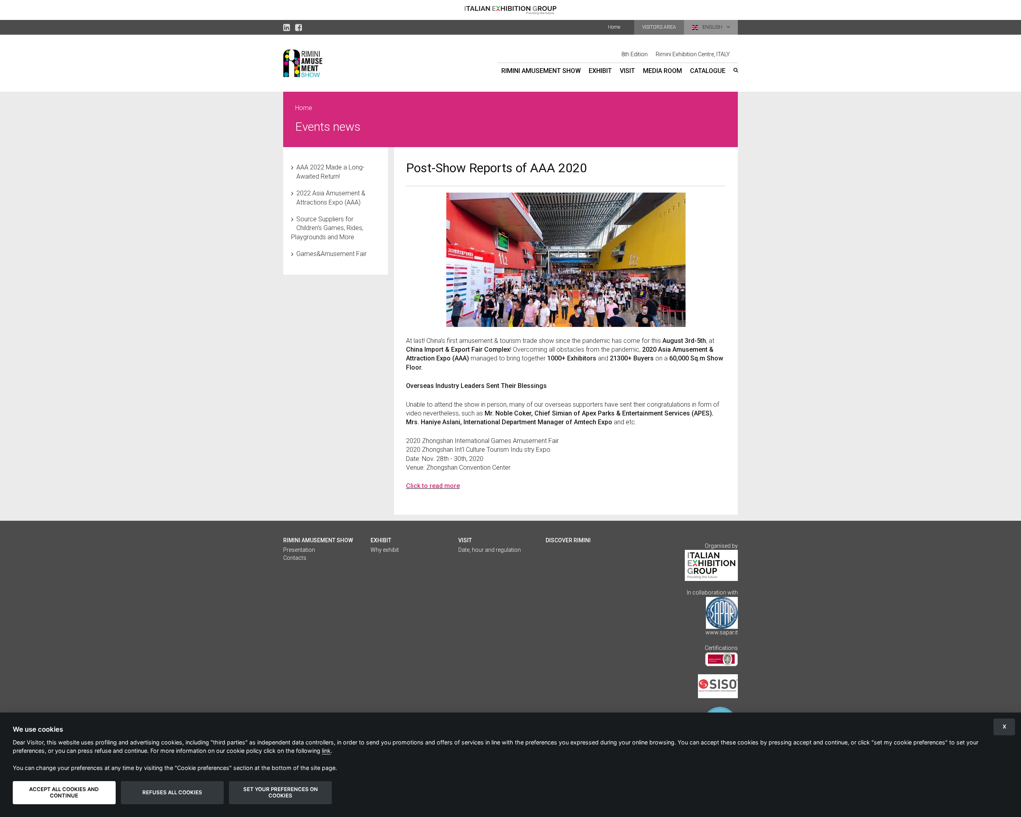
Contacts (294, 558)
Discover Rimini (568, 540)
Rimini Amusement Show (541, 71)
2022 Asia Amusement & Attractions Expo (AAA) (330, 197)
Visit (627, 71)
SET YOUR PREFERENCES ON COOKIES (280, 792)
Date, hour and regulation (489, 550)
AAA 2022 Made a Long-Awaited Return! (330, 171)
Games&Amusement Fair (331, 254)
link (326, 750)
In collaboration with (712, 592)
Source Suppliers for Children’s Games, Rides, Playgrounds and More (327, 228)
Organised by (721, 546)
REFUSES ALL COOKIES (172, 792)
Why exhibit (385, 550)
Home (614, 27)
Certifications (721, 648)
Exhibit (600, 71)
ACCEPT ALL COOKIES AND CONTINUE (64, 792)
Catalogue (707, 71)
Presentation (299, 550)
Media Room (662, 71)
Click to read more (433, 486)
